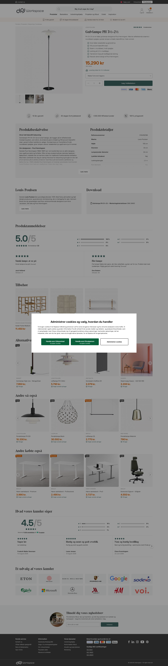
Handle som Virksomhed (55, 342)
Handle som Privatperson (84, 342)
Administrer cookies (114, 342)
